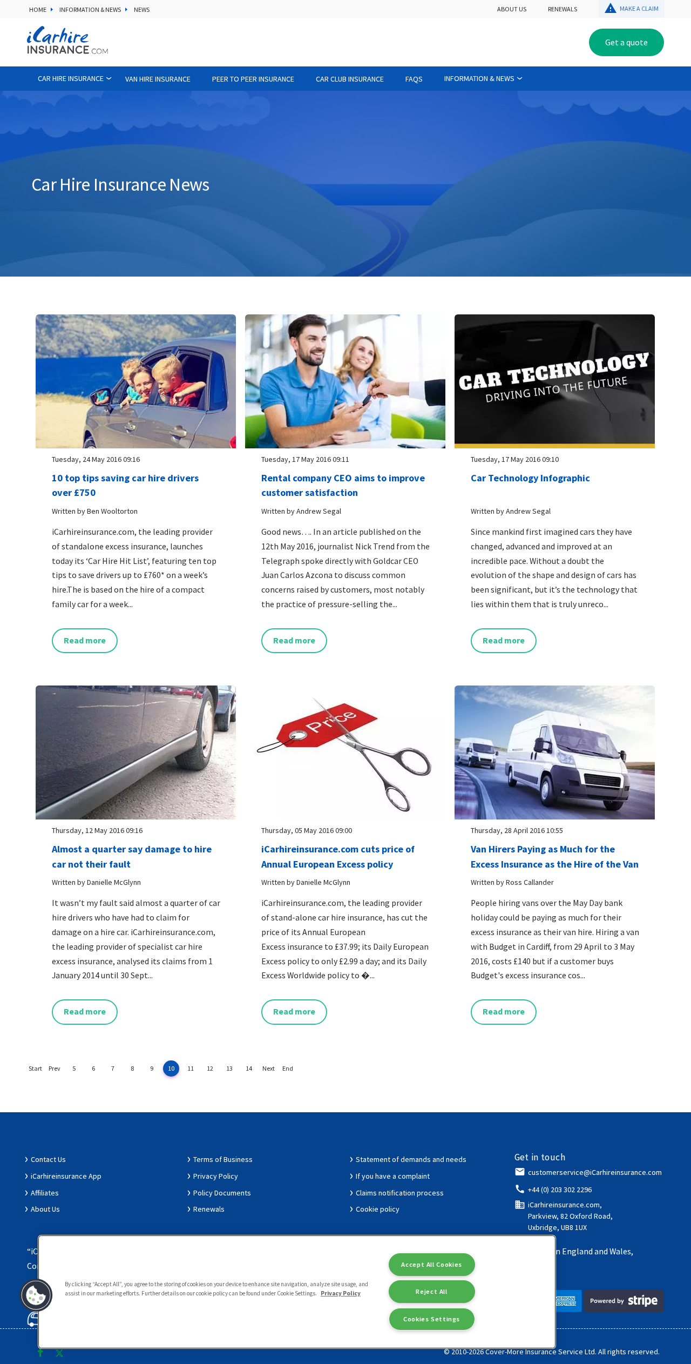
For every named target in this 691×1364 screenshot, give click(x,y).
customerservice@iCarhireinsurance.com (595, 1172)
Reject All (431, 1291)
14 (249, 1068)
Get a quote (626, 42)
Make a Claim (639, 8)
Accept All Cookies (431, 1264)
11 (190, 1068)
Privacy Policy (215, 1176)
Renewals (562, 9)
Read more (85, 640)
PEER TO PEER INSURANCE (253, 79)
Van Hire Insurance (158, 79)
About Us (511, 9)
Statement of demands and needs (411, 1159)
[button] (36, 1295)
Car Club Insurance (350, 79)
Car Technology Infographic (530, 478)
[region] (297, 1292)
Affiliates (45, 1193)
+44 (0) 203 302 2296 (560, 1189)
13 (229, 1068)
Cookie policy (377, 1209)
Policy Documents (222, 1193)
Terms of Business (223, 1159)
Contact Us (48, 1159)
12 (210, 1068)
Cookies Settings (431, 1319)
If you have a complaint (393, 1176)
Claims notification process (400, 1193)
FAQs (414, 79)
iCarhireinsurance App (66, 1176)
